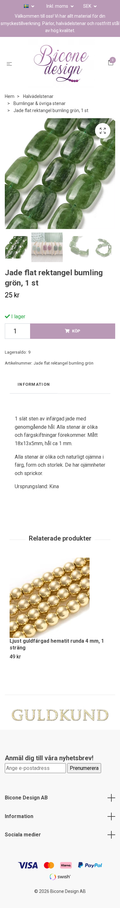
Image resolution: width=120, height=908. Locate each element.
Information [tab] (34, 394)
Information (19, 826)
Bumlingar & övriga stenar (39, 113)
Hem (9, 106)
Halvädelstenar (38, 106)
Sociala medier (23, 844)
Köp (76, 340)
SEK (87, 6)
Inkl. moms (57, 6)
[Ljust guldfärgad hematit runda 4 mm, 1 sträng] (60, 607)
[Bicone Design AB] (61, 68)
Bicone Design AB (26, 807)
